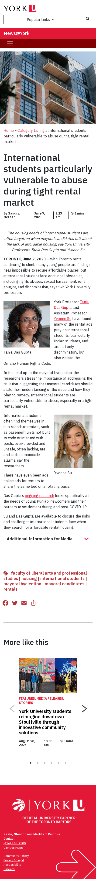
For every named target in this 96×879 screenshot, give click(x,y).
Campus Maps (13, 848)
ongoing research (39, 495)
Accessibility (12, 865)
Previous (11, 707)
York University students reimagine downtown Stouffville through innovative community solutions (45, 722)
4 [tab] (51, 763)
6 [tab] (65, 763)
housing (29, 578)
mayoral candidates (64, 583)
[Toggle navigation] (10, 43)
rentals (10, 589)
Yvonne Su (62, 318)
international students (62, 578)
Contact (8, 839)
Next (84, 707)
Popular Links (39, 19)
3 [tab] (44, 763)
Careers (9, 869)
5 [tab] (58, 763)
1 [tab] (30, 763)
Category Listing (31, 130)
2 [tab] (37, 763)
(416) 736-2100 (14, 843)
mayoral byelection (22, 583)
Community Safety (16, 856)
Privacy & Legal (13, 860)
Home (8, 130)
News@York (17, 33)
